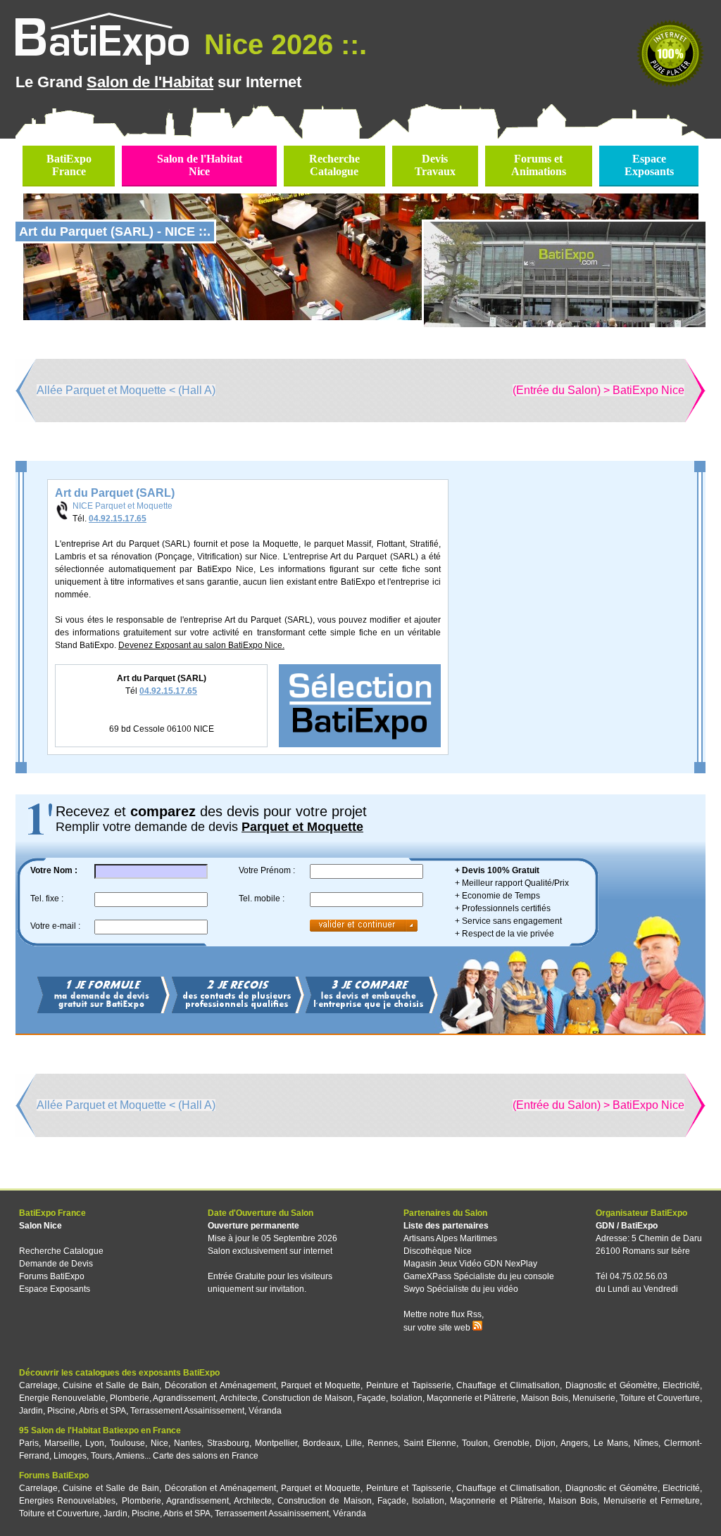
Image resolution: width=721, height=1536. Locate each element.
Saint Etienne (429, 1443)
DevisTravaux (435, 165)
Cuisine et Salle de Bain (111, 1385)
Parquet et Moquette (320, 1385)
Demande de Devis (56, 1264)
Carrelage (38, 1385)
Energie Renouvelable (62, 1398)
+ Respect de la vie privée (504, 934)
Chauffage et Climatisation (508, 1385)
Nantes (187, 1443)
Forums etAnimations (538, 165)
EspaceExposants (649, 165)
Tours (101, 1456)
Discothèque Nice (437, 1251)
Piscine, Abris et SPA (86, 1411)
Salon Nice (40, 1226)
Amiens (129, 1456)
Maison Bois (544, 1398)
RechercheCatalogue (334, 165)
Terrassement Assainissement (187, 1411)
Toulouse (127, 1443)
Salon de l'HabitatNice (199, 165)
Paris (29, 1443)
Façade (371, 1398)
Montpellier (276, 1443)
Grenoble (511, 1443)
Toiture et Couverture (660, 1398)
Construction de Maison (307, 1398)
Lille (354, 1443)
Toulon (475, 1443)
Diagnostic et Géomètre (611, 1385)
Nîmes (646, 1443)
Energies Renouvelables (67, 1501)
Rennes (383, 1443)
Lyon (94, 1443)
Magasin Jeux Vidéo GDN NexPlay (470, 1264)
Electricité (681, 1385)
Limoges (70, 1456)
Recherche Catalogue (61, 1251)
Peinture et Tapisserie (408, 1385)
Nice (159, 1443)
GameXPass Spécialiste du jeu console (478, 1276)
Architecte (239, 1398)
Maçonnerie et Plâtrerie (471, 1398)
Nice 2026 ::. (281, 44)
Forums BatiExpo (51, 1276)
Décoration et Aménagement (220, 1385)
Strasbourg (228, 1443)
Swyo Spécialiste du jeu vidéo (460, 1289)
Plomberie (129, 1398)
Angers (574, 1443)
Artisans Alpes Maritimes (450, 1238)
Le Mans (611, 1443)
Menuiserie (593, 1398)
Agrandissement (184, 1398)
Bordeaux (321, 1443)
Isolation (406, 1398)
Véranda (265, 1411)
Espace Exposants (54, 1289)
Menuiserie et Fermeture (651, 1501)
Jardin (31, 1411)
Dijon (545, 1443)
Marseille (62, 1443)
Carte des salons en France (205, 1456)
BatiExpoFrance (69, 165)
